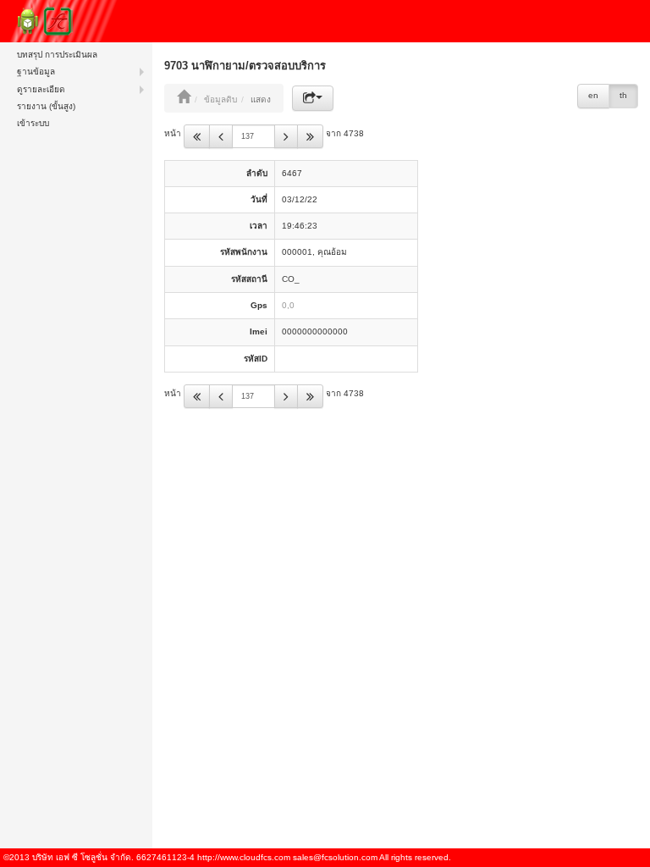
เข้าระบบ (33, 123)
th (623, 95)
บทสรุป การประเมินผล (57, 54)
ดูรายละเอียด (41, 89)
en (593, 95)
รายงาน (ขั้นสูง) (46, 106)
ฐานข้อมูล (36, 71)
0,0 (288, 305)
